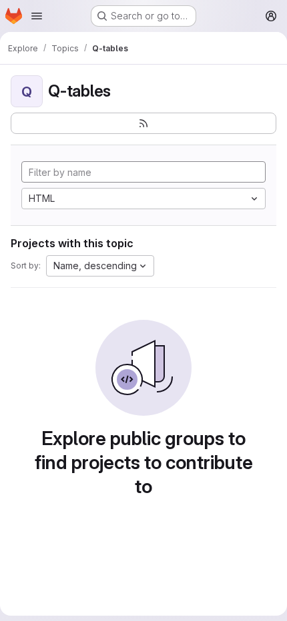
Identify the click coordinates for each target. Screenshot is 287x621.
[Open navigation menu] (36, 16)
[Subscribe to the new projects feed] (143, 123)
